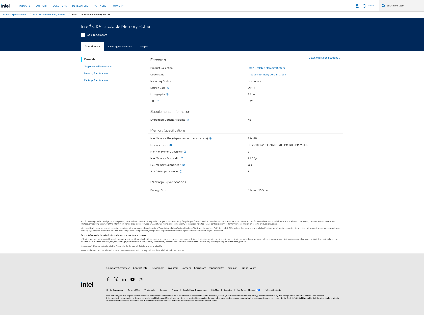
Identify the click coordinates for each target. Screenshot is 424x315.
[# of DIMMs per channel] (181, 171)
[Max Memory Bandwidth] (182, 158)
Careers (186, 268)
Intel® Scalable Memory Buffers (266, 68)
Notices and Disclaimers (165, 298)
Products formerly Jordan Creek (267, 74)
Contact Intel (140, 268)
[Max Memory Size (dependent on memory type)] (210, 138)
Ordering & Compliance (120, 46)
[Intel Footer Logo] (87, 284)
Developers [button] (80, 5)
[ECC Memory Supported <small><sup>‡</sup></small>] (183, 164)
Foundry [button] (118, 5)
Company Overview (118, 268)
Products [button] (23, 5)
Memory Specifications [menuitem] (96, 73)
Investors (173, 268)
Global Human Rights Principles (310, 298)
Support (144, 46)
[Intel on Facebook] (108, 280)
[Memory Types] (170, 145)
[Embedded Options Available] (187, 119)
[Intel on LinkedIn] (124, 280)
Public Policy (248, 268)
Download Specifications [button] (323, 57)
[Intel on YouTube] (132, 280)
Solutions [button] (60, 5)
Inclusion (232, 268)
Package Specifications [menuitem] (96, 80)
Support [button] (42, 5)
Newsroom (158, 268)
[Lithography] (167, 94)
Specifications (92, 46)
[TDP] (158, 101)
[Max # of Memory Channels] (185, 151)
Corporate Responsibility (209, 268)
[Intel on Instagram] (140, 280)
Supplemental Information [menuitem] (97, 66)
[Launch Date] (168, 87)
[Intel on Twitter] (116, 280)
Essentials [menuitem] (89, 59)
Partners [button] (100, 5)
